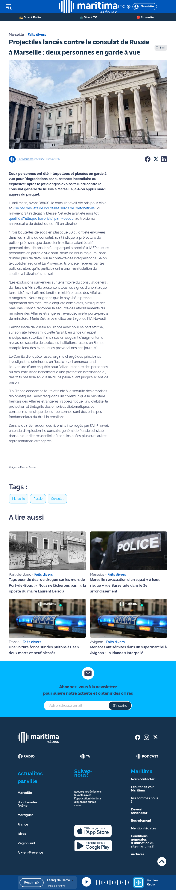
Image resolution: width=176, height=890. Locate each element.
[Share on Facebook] (147, 159)
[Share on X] (156, 159)
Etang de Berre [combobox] (58, 880)
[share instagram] (146, 737)
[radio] (26, 756)
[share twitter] (155, 737)
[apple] (93, 831)
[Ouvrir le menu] (29, 6)
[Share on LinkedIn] (164, 159)
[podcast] (147, 756)
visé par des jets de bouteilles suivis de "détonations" (54, 208)
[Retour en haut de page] (161, 861)
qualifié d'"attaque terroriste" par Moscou (41, 218)
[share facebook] (138, 737)
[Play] (86, 881)
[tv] (85, 756)
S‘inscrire (120, 706)
